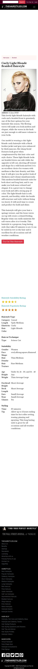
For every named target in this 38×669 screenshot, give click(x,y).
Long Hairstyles (7, 584)
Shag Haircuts (6, 601)
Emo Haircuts (6, 604)
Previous (4, 90)
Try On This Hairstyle (13, 242)
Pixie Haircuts (6, 589)
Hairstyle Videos (7, 634)
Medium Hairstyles (8, 581)
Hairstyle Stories (7, 611)
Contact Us (5, 561)
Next (34, 90)
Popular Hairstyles (8, 574)
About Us (5, 544)
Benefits (4, 546)
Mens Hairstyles (7, 606)
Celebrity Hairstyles (8, 576)
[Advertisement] (19, 33)
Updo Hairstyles (7, 591)
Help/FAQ (5, 564)
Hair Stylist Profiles (8, 631)
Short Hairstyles (7, 579)
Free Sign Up (29, 2)
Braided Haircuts (7, 599)
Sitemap (4, 549)
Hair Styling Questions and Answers (13, 626)
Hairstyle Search (7, 609)
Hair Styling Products (9, 624)
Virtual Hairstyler (7, 642)
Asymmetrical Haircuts (9, 596)
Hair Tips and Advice (8, 629)
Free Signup (6, 649)
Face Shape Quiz (7, 644)
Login (35, 2)
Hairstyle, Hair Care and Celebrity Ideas (15, 619)
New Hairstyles (7, 571)
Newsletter (5, 551)
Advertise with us (7, 556)
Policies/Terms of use (9, 559)
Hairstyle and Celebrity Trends (12, 621)
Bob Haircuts (6, 586)
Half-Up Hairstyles (8, 594)
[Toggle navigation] (34, 7)
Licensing (5, 554)
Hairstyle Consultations (9, 647)
